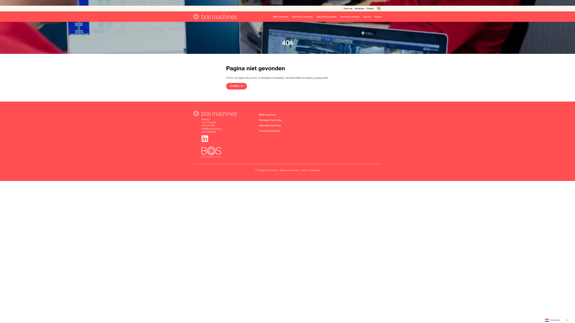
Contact (370, 8)
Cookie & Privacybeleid (310, 170)
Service (367, 16)
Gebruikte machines (326, 16)
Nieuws (378, 16)
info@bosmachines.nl (212, 128)
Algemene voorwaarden (289, 170)
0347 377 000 (208, 125)
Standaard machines (302, 16)
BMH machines (280, 16)
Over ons (348, 8)
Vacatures (359, 8)
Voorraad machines (350, 16)
